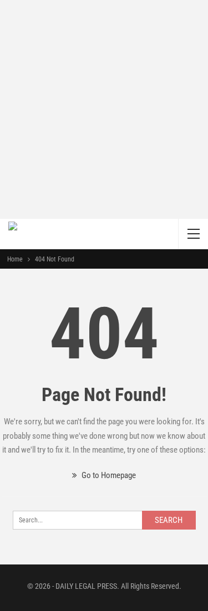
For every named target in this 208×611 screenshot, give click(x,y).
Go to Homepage (108, 475)
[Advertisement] (104, 109)
